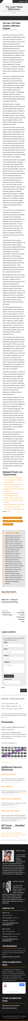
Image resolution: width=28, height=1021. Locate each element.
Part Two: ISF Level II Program (12, 477)
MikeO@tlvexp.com (12, 939)
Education (6, 517)
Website (6, 655)
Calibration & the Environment (11, 1005)
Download (22, 984)
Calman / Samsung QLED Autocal (13, 498)
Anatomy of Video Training (11, 493)
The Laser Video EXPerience (14, 8)
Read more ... (23, 792)
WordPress (20, 1018)
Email (6, 649)
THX (20, 517)
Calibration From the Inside (13, 987)
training (6, 521)
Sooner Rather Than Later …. (12, 495)
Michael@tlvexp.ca (7, 924)
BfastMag (8, 1018)
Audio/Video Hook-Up (8, 774)
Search (3, 687)
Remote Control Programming (11, 799)
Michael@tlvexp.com (12, 923)
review (15, 517)
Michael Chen (6, 29)
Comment (7, 662)
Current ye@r (8, 679)
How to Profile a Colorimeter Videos (14, 509)
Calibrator (12, 521)
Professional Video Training (10, 811)
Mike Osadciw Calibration (9, 1008)
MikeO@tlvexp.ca (7, 940)
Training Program (8, 524)
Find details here (5, 762)
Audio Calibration (7, 786)
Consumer (19, 521)
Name (6, 642)
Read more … (6, 717)
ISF (11, 517)
